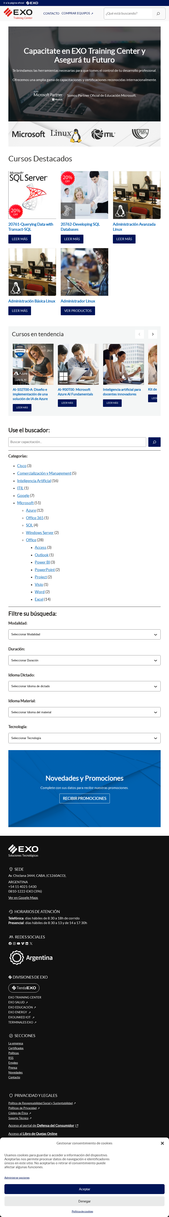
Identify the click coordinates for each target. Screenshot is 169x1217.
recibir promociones (84, 798)
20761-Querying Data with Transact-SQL (30, 227)
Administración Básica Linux (31, 301)
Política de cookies (82, 1211)
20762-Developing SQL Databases (80, 227)
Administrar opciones (16, 1177)
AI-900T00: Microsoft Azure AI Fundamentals (75, 392)
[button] (162, 1143)
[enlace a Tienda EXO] (24, 988)
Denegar (84, 1201)
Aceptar (84, 1189)
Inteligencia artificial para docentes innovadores (122, 392)
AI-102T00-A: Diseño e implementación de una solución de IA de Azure (30, 394)
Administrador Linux (78, 301)
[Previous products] (139, 334)
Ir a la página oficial (14, 3)
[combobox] (82, 634)
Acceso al (32, 1134)
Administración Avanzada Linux (134, 227)
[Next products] (152, 334)
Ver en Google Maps (23, 898)
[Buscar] (158, 13)
